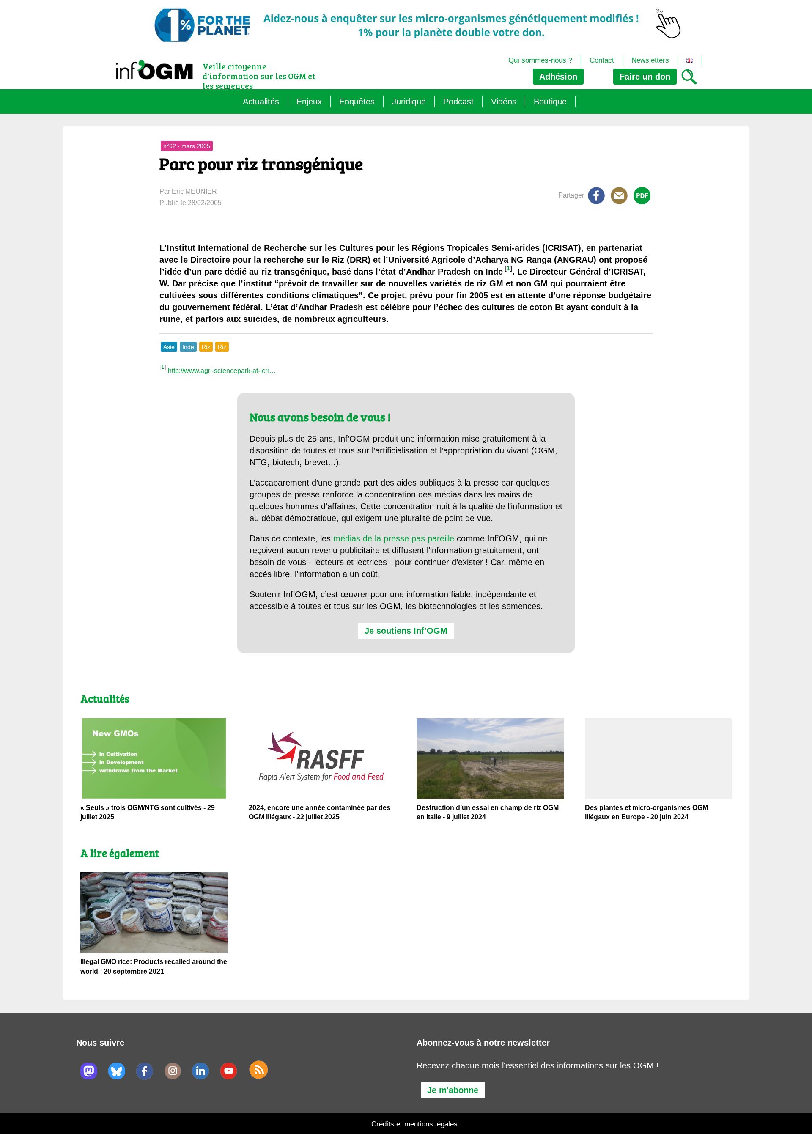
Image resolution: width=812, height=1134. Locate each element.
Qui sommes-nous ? (540, 60)
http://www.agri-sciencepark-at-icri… (222, 370)
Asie (169, 346)
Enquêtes (357, 101)
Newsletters (650, 60)
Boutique (550, 101)
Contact (602, 60)
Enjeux (309, 101)
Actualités (261, 101)
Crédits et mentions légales (414, 1124)
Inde (188, 346)
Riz (206, 346)
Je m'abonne (452, 1090)
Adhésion (558, 76)
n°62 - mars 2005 (186, 146)
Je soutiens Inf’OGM (406, 630)
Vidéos (503, 101)
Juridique (409, 101)
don (645, 76)
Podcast (458, 101)
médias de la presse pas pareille (393, 538)
